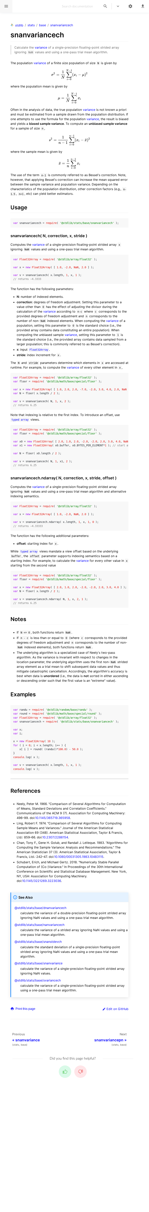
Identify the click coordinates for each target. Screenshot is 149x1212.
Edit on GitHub (117, 1009)
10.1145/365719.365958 (52, 818)
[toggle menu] (118, 6)
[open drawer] (6, 6)
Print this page (25, 1008)
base (42, 25)
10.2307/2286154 (55, 837)
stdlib (19, 25)
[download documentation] (143, 6)
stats (31, 25)
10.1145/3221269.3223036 (41, 881)
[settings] (130, 6)
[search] (105, 6)
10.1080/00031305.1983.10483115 (78, 857)
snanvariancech (61, 25)
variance (41, 47)
